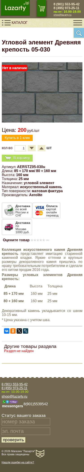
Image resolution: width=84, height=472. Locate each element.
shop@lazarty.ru (62, 14)
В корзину (21, 158)
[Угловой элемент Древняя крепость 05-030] (42, 121)
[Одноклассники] (13, 331)
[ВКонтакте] (6, 331)
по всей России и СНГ (22, 210)
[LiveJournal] (25, 331)
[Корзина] (41, 8)
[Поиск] (78, 32)
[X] (19, 331)
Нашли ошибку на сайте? (18, 462)
